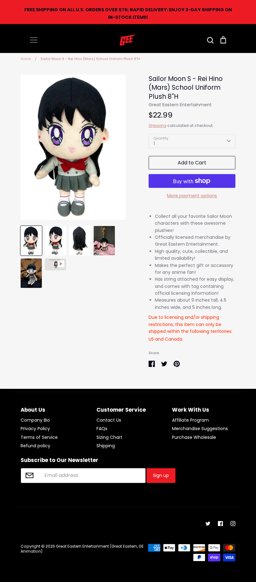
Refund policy (35, 446)
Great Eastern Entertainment (180, 105)
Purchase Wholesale (194, 437)
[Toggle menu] (34, 40)
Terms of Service (39, 437)
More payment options (192, 196)
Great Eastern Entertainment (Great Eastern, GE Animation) (82, 549)
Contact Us (108, 420)
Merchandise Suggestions (200, 428)
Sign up (161, 475)
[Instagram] (233, 523)
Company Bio (35, 420)
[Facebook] (220, 523)
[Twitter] (208, 523)
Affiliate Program (190, 420)
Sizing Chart (109, 437)
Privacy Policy (35, 428)
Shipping (157, 125)
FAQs (101, 428)
